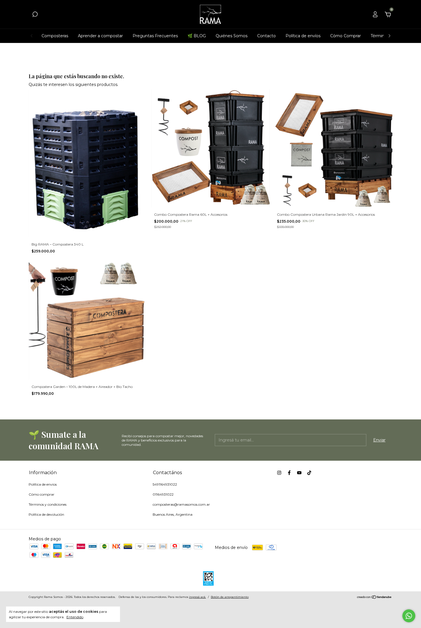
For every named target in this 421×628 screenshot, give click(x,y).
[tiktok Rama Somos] (309, 472)
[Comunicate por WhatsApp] (408, 615)
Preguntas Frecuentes (155, 35)
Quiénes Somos (231, 35)
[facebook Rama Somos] (289, 472)
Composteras (55, 35)
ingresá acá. (197, 597)
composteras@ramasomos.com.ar (181, 504)
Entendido (74, 617)
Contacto (266, 35)
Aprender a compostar (100, 35)
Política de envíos (303, 35)
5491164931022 (165, 484)
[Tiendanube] (374, 597)
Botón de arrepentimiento (230, 597)
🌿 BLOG (197, 35)
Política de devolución (46, 514)
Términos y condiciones (47, 504)
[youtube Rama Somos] (299, 472)
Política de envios (43, 484)
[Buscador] (35, 15)
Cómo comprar (41, 494)
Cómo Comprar (345, 35)
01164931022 (163, 494)
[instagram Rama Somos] (279, 472)
